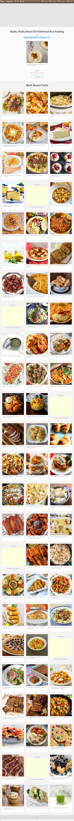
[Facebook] (18, 2)
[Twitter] (21, 2)
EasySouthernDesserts (37, 37)
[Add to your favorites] (31, 67)
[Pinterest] (16, 2)
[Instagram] (23, 2)
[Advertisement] (37, 15)
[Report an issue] (46, 67)
